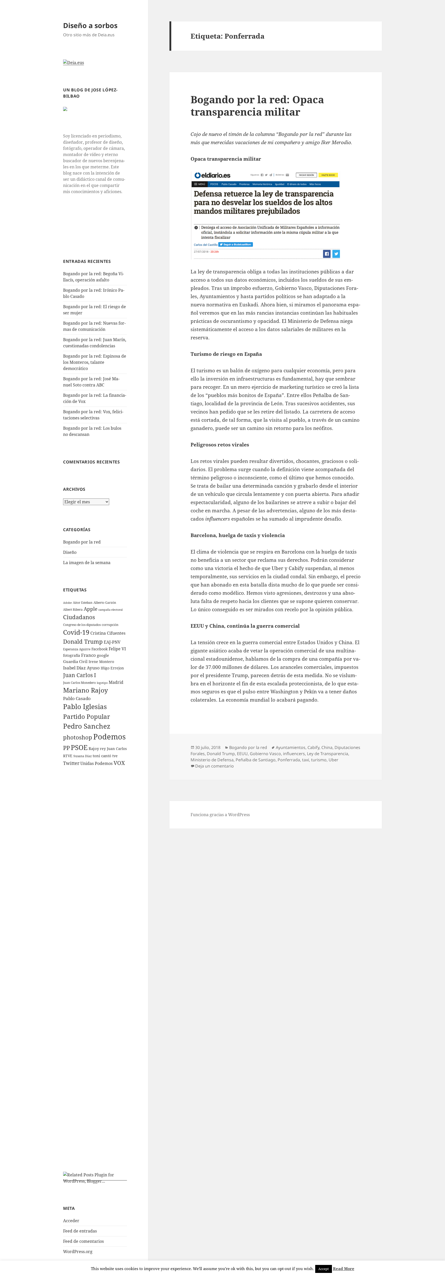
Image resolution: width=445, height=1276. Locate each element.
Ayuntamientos (290, 747)
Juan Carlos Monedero (79, 682)
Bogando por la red (82, 542)
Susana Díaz (82, 756)
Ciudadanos (79, 617)
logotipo (102, 683)
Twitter (71, 763)
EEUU (242, 753)
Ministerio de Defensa (212, 760)
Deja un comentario (214, 766)
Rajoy (94, 748)
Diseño (69, 552)
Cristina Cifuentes (107, 633)
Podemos (109, 736)
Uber (333, 760)
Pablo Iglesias (85, 706)
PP (66, 748)
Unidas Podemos (96, 763)
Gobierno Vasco (265, 753)
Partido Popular (86, 716)
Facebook (99, 648)
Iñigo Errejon (112, 668)
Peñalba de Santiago (256, 760)
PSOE (79, 747)
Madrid (116, 682)
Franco (88, 655)
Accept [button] (323, 1268)
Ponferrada (289, 760)
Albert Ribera (73, 609)
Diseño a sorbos (90, 25)
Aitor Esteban (82, 602)
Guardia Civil (75, 661)
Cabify (313, 747)
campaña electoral (110, 609)
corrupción (110, 625)
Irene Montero (101, 661)
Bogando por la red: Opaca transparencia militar (257, 105)
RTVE (67, 755)
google (103, 655)
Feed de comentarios (83, 1241)
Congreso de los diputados (82, 625)
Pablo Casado (77, 698)
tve (115, 755)
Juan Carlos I (79, 675)
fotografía (71, 655)
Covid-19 (76, 632)
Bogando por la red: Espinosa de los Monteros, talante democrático (94, 362)
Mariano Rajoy (85, 690)
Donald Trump (83, 641)
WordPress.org (77, 1251)
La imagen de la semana (86, 562)
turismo (319, 760)
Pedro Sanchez (86, 726)
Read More (343, 1268)
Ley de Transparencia (327, 753)
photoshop (77, 737)
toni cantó (102, 755)
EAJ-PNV (112, 642)
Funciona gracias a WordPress (220, 814)
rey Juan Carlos (113, 748)
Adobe (67, 603)
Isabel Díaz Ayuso (81, 668)
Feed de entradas (80, 1231)
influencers (294, 753)
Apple (90, 609)
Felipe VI (117, 649)
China (326, 747)
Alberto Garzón (104, 602)
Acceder (71, 1220)
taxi (305, 760)
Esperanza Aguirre (76, 649)
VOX (119, 762)
